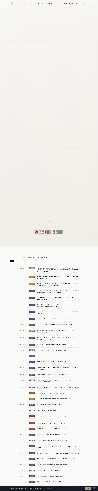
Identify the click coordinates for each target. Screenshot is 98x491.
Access (71, 3)
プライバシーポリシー (42, 488)
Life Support (32, 261)
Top (76, 3)
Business (30, 3)
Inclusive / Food (42, 261)
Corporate (52, 261)
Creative (24, 261)
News (43, 3)
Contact (64, 3)
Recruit (58, 3)
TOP (47, 221)
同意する (88, 488)
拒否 (94, 488)
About (24, 3)
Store (17, 261)
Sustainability (50, 3)
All (12, 261)
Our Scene (37, 3)
